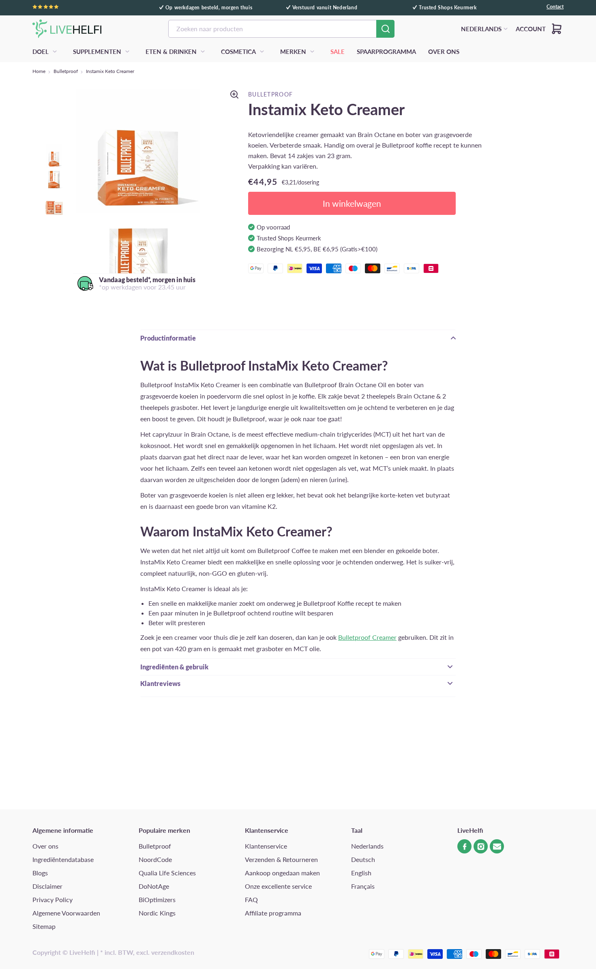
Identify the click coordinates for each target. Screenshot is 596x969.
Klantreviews (160, 683)
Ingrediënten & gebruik (174, 667)
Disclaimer (47, 886)
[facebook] (464, 846)
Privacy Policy (52, 899)
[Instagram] (481, 846)
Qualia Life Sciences (167, 873)
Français (363, 886)
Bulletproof (66, 71)
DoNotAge (154, 886)
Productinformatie (168, 338)
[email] (497, 846)
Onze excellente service (278, 886)
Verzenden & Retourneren (281, 859)
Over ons (45, 846)
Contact (555, 7)
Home (38, 71)
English (361, 873)
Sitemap (44, 926)
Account (531, 28)
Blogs (40, 873)
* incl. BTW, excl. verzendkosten (147, 952)
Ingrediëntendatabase (63, 859)
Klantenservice (266, 846)
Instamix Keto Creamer (110, 71)
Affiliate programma (273, 913)
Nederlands (367, 846)
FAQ (251, 899)
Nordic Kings (157, 913)
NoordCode (155, 859)
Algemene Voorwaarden (66, 913)
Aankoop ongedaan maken (282, 873)
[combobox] (281, 29)
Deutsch (363, 859)
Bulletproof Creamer (367, 637)
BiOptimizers (157, 899)
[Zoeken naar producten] (385, 29)
